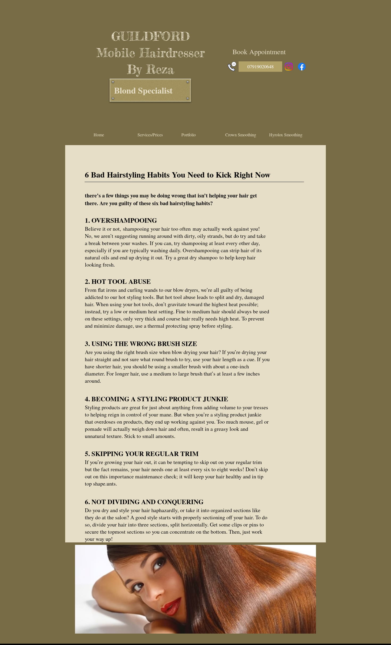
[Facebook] (302, 66)
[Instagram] (289, 66)
